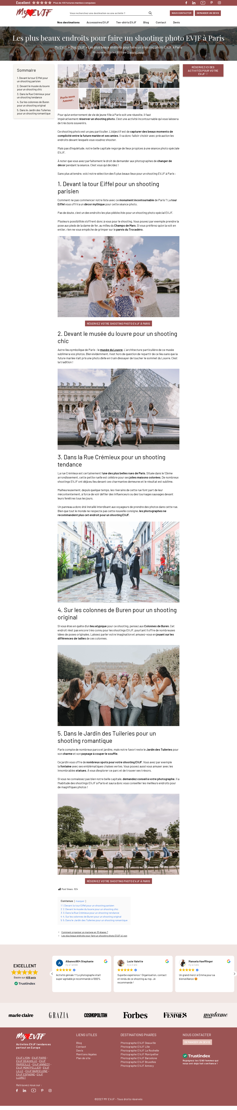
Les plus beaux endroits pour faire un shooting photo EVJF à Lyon (94, 935)
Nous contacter (182, 13)
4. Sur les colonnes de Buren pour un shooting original (33, 103)
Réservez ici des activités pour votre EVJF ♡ (203, 70)
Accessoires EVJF (98, 22)
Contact (161, 22)
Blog (146, 22)
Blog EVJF (77, 47)
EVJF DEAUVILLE (26, 1061)
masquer (80, 901)
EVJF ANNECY (41, 1064)
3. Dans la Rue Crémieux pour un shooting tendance (33, 95)
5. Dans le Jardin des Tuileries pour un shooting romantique (34, 111)
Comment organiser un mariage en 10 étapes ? (84, 932)
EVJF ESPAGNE (25, 1074)
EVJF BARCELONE (36, 1071)
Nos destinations (68, 22)
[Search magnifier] (150, 13)
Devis (176, 22)
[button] (234, 973)
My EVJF (61, 47)
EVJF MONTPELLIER (28, 1067)
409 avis (31, 977)
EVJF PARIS (39, 1057)
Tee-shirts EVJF (126, 22)
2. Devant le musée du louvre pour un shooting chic (33, 87)
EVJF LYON (23, 1057)
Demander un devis (208, 13)
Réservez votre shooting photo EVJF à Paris (118, 323)
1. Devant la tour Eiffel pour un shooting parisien (32, 79)
